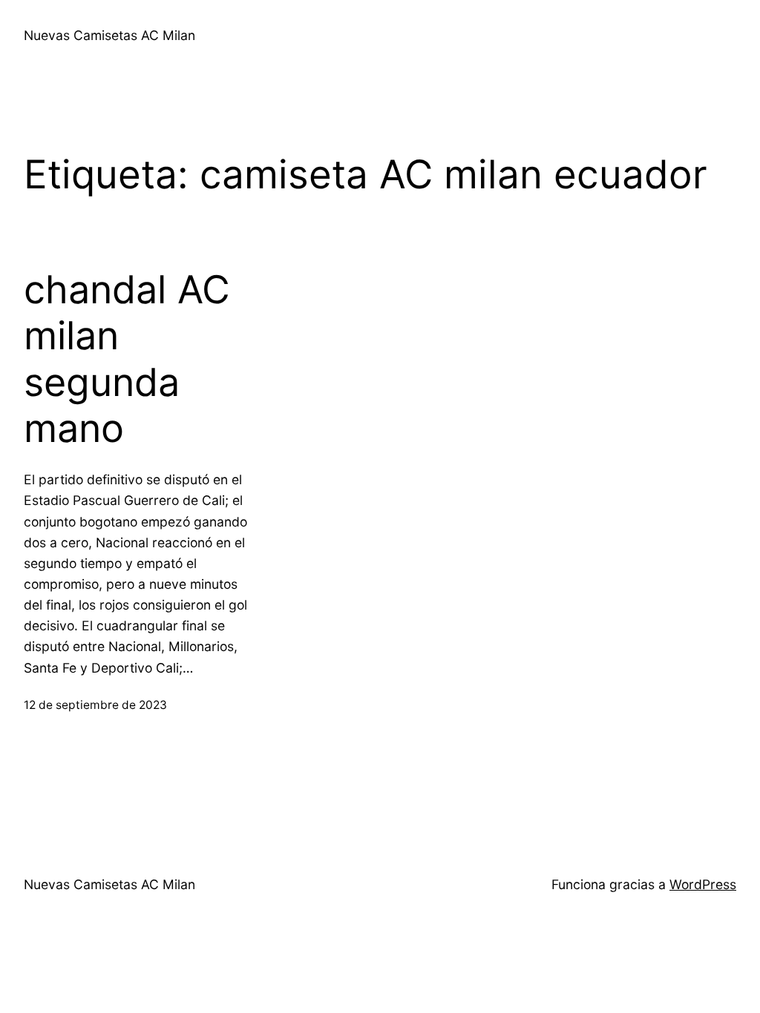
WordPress (702, 884)
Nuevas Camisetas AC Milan (109, 35)
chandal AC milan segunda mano (127, 359)
